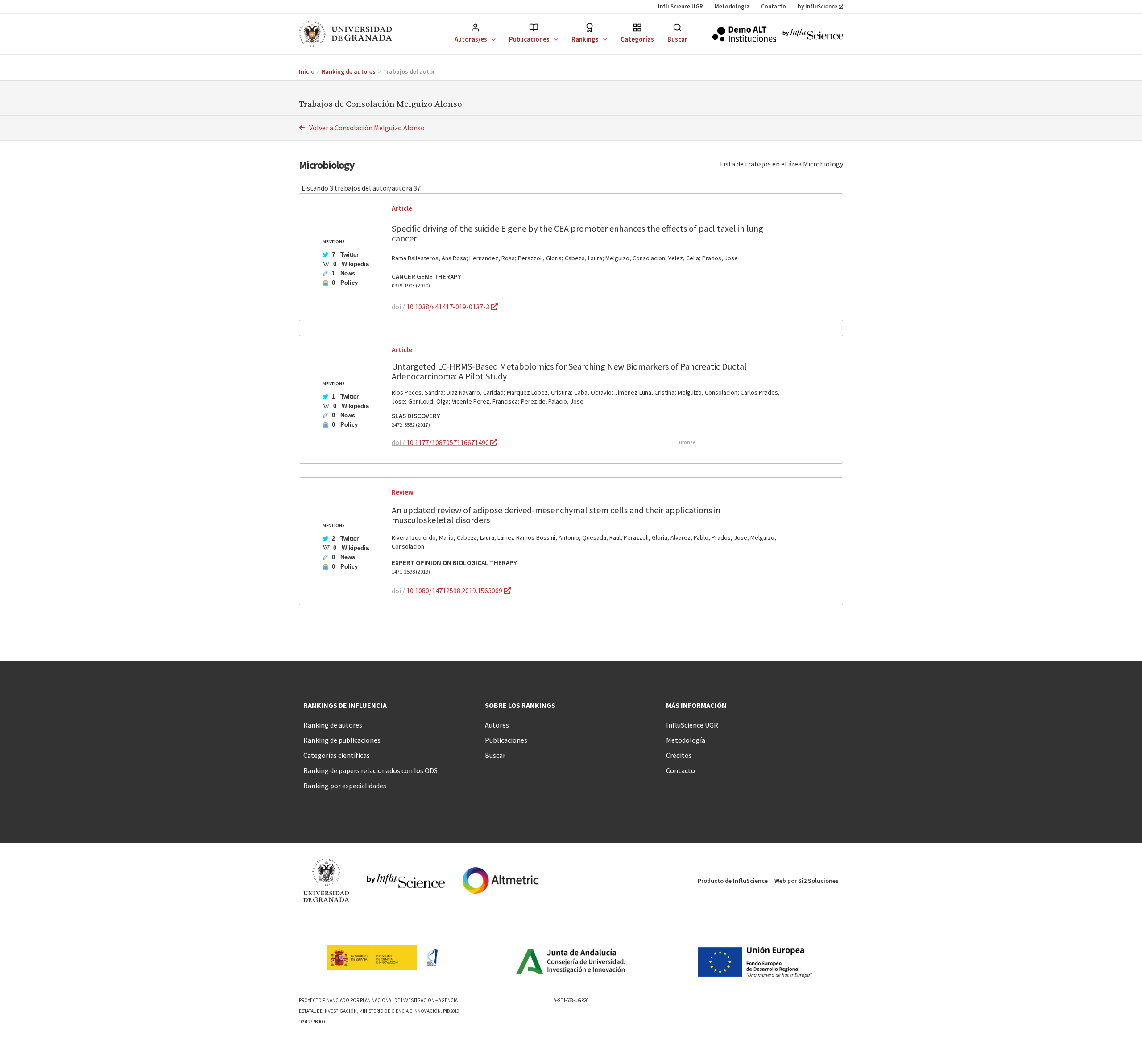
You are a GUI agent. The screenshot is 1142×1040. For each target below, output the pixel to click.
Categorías (637, 39)
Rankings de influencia (345, 705)
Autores (497, 724)
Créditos (679, 755)
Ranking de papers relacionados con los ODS (370, 770)
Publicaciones (529, 39)
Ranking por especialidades (344, 785)
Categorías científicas (336, 755)
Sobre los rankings (520, 705)
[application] (491, 39)
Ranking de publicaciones (342, 740)
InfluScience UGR (680, 6)
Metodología (732, 6)
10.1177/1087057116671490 (448, 442)
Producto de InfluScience (733, 881)
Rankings (585, 39)
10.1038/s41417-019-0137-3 (448, 306)
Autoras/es (471, 39)
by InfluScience (817, 6)
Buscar (677, 39)
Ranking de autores (332, 724)
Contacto (773, 6)
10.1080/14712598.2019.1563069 (455, 590)
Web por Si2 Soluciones (806, 881)
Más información (696, 705)
